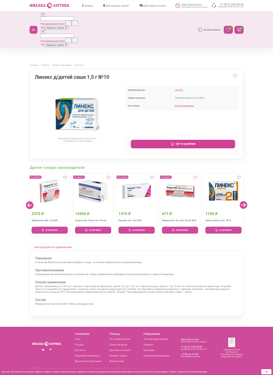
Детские (79, 65)
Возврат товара (118, 355)
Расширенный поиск (53, 23)
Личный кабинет (212, 30)
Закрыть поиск (55, 27)
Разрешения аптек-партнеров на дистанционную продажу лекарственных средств (232, 353)
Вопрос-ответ (116, 361)
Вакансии (148, 350)
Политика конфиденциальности (120, 368)
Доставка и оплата (155, 5)
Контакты (80, 350)
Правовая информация (156, 355)
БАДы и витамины (62, 65)
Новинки (148, 344)
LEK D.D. (179, 90)
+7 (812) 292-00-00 (191, 346)
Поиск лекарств (118, 344)
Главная (34, 65)
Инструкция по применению (53, 247)
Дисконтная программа (88, 361)
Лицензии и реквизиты (87, 355)
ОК (266, 372)
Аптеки (89, 5)
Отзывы (79, 344)
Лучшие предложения (155, 338)
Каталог (33, 30)
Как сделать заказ (119, 338)
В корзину (52, 230)
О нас (78, 338)
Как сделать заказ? (117, 5)
